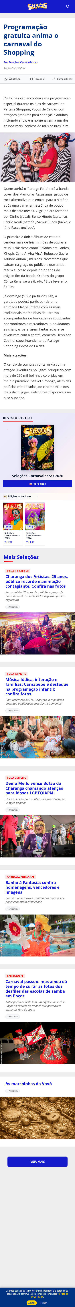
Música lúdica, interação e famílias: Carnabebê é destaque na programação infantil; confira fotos (36, 686)
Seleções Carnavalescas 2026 (37, 475)
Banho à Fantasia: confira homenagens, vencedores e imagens (32, 887)
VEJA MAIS (37, 1162)
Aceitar (31, 1302)
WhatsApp (15, 78)
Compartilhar (64, 78)
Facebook (39, 78)
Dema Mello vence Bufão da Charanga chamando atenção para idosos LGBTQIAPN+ (34, 788)
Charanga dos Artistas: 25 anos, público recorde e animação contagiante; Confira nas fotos (36, 581)
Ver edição (37, 483)
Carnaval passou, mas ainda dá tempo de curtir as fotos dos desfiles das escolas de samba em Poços (36, 988)
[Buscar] (67, 6)
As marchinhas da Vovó (28, 1083)
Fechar (43, 1302)
